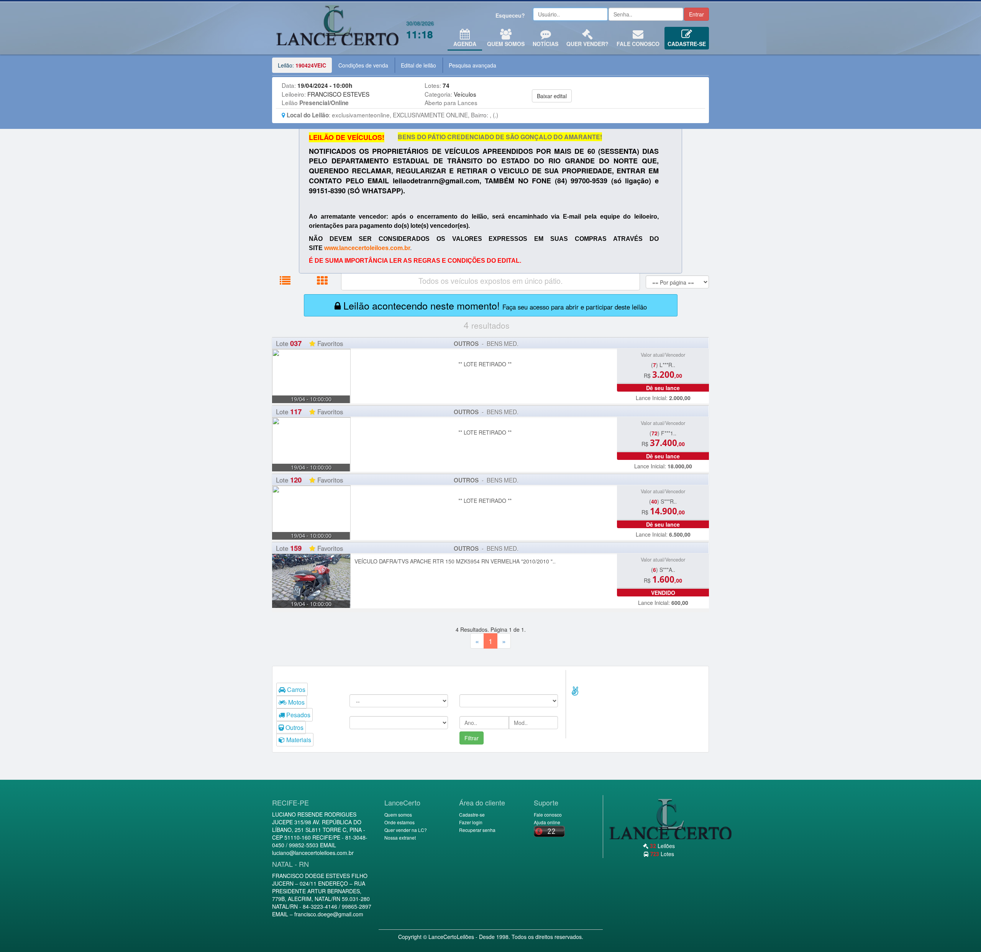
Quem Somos (506, 44)
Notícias (545, 44)
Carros (295, 689)
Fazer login (470, 822)
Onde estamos (399, 822)
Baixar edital (552, 96)
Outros (293, 727)
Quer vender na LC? (405, 830)
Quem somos (398, 814)
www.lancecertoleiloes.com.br (367, 248)
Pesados (297, 714)
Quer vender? (587, 44)
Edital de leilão (418, 65)
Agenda (464, 44)
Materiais (298, 739)
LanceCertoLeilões (451, 936)
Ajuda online (547, 822)
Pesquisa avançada (472, 65)
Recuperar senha (477, 830)
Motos (296, 702)
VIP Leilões (337, 28)
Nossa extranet (400, 837)
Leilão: (302, 65)
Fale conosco (638, 44)
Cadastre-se (687, 44)
